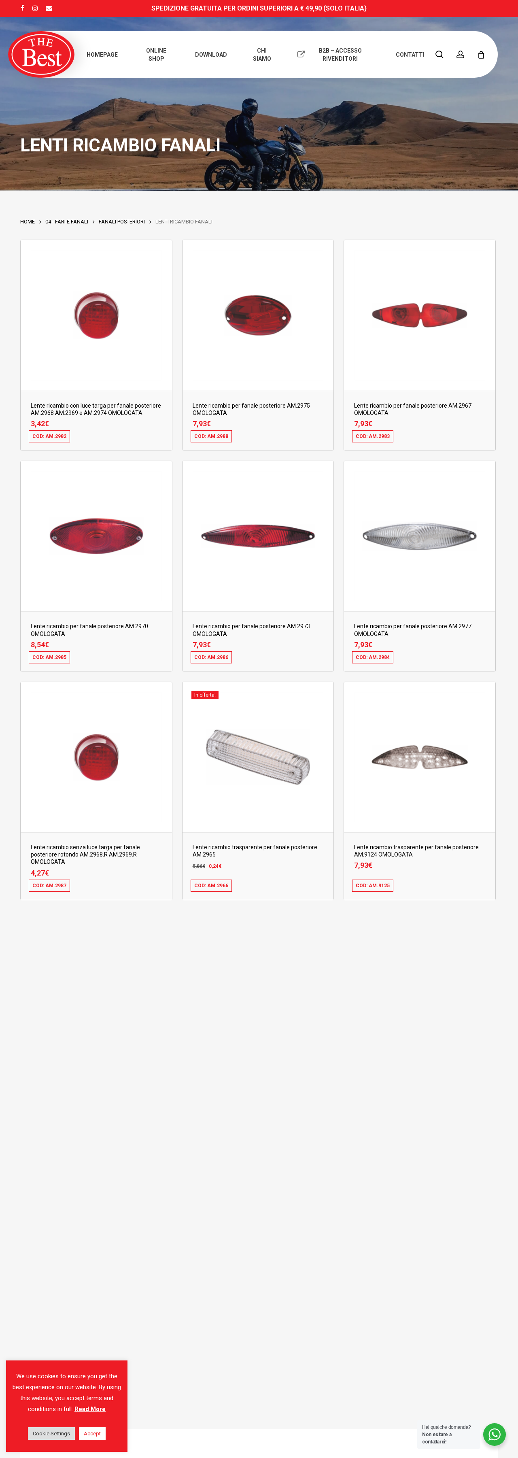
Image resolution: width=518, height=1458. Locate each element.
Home (27, 222)
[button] (68, 442)
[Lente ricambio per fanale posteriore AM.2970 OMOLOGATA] (96, 536)
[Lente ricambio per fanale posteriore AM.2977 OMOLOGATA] (419, 536)
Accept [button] (92, 1433)
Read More (90, 1409)
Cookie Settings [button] (51, 1433)
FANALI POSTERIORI (122, 222)
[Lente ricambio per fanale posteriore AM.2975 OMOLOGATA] (258, 315)
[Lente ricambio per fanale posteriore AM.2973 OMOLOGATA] (258, 536)
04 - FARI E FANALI (66, 222)
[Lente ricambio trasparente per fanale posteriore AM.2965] (258, 757)
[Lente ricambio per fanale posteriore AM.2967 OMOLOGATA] (419, 315)
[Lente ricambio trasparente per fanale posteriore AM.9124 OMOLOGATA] (419, 757)
